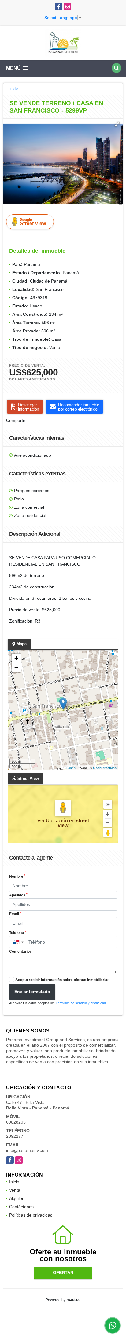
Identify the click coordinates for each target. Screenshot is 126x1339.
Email (15, 914)
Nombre (17, 876)
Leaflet (71, 767)
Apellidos (18, 895)
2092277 (14, 1136)
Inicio (13, 89)
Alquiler (16, 1198)
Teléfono (17, 932)
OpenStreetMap (105, 767)
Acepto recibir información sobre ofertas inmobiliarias (62, 980)
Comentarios (20, 951)
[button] (117, 124)
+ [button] (16, 658)
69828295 (16, 1122)
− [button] (16, 667)
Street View (33, 222)
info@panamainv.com (27, 1150)
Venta (14, 1190)
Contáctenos (21, 1206)
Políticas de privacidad (31, 1215)
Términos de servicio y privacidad (81, 1003)
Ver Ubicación (53, 820)
